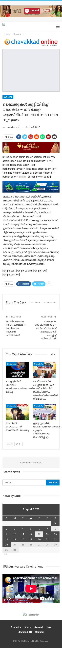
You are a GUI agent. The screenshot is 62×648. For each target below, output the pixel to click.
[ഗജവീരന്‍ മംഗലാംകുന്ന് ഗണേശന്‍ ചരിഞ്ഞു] (17, 412)
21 (47, 539)
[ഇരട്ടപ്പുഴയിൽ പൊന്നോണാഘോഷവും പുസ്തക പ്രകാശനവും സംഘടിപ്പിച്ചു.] (44, 412)
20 (39, 539)
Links (48, 627)
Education (16, 627)
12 (31, 534)
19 (31, 539)
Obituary (39, 632)
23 (6, 544)
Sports (28, 627)
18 (22, 539)
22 (55, 539)
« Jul (4, 554)
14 (47, 534)
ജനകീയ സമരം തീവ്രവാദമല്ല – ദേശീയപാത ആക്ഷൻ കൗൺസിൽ (15, 328)
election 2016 (25, 632)
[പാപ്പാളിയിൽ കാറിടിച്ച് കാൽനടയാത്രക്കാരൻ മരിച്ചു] (17, 370)
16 (6, 539)
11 (22, 534)
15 (55, 534)
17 (14, 539)
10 (14, 534)
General (8, 97)
